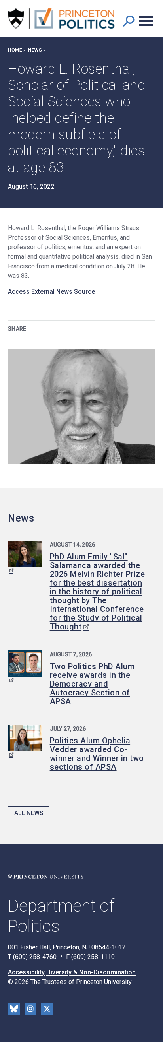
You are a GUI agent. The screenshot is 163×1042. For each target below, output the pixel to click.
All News (28, 813)
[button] (128, 21)
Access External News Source (51, 291)
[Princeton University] (46, 877)
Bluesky (14, 1009)
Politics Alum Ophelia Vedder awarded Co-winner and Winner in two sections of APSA (97, 754)
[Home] (61, 18)
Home (15, 50)
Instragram (30, 1009)
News (35, 50)
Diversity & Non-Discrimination (91, 972)
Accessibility (26, 972)
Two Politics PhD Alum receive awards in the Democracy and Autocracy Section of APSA (92, 684)
